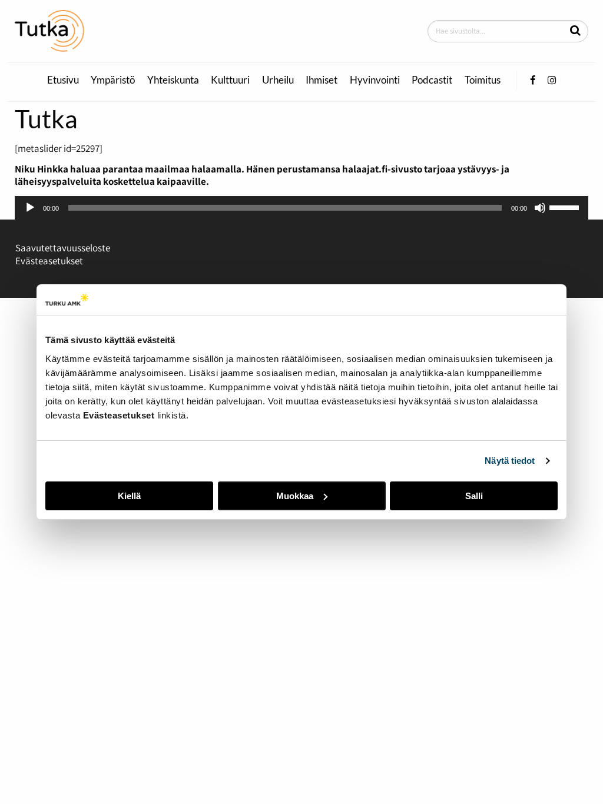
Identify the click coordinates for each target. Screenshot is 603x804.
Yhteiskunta (173, 80)
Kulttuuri (230, 80)
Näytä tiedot (510, 461)
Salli (474, 496)
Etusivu (63, 80)
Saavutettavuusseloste (62, 247)
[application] (301, 208)
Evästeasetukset (49, 260)
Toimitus (483, 80)
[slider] (565, 206)
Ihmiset (321, 80)
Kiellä (129, 496)
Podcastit (432, 80)
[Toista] (30, 208)
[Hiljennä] (540, 208)
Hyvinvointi (375, 80)
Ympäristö (113, 80)
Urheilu (278, 80)
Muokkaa (294, 496)
